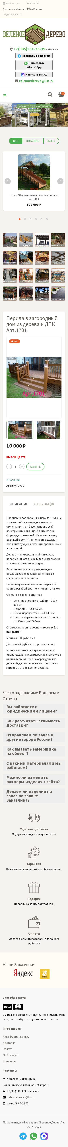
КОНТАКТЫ (33, 3)
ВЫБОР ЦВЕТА (15, 457)
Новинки (33, 141)
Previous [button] (8, 181)
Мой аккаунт (13, 3)
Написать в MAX (36, 74)
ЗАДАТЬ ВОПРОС (12, 14)
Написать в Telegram (36, 55)
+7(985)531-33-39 (29, 48)
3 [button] (30, 219)
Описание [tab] (19, 504)
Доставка (9, 1042)
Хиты (51, 141)
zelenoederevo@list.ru (36, 81)
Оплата (7, 1049)
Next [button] (60, 181)
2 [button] (25, 219)
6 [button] (47, 219)
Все (15, 141)
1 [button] (19, 219)
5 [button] (41, 219)
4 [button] (36, 219)
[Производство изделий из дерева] (34, 34)
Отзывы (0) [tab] (44, 504)
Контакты (9, 1061)
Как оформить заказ (16, 1036)
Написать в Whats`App (35, 65)
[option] (34, 182)
